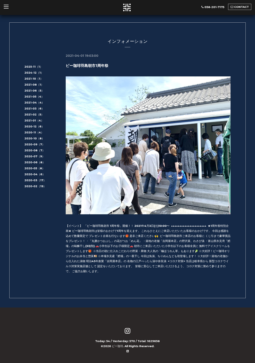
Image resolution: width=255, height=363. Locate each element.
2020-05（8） (34, 168)
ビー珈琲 (117, 346)
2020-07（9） (34, 156)
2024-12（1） (33, 72)
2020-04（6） (34, 174)
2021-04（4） (34, 102)
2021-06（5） (34, 90)
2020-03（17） (35, 180)
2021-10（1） (33, 78)
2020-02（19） (35, 186)
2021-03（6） (34, 108)
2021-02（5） (34, 114)
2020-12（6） (34, 126)
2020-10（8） (34, 138)
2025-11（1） (33, 66)
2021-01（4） (34, 120)
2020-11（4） (34, 132)
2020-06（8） (34, 162)
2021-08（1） (34, 84)
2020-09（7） (34, 144)
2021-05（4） (34, 96)
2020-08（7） (34, 150)
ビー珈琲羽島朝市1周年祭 (87, 65)
